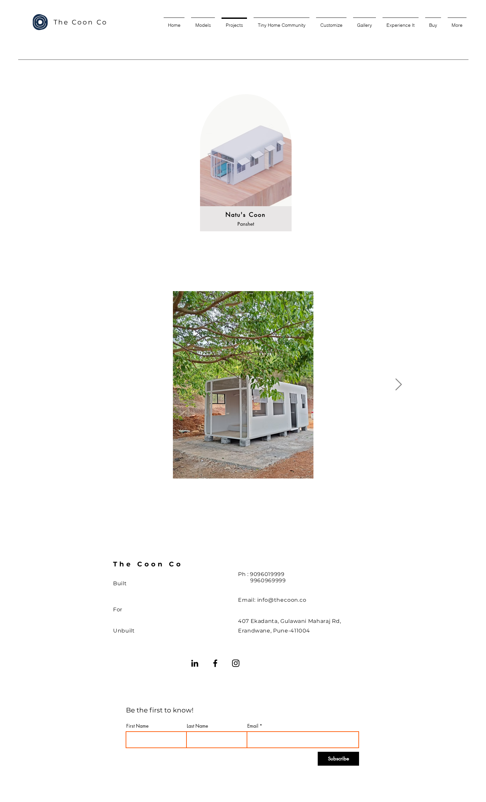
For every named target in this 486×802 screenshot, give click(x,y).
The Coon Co (80, 22)
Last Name (197, 726)
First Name (137, 726)
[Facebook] (215, 663)
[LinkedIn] (195, 663)
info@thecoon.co (281, 600)
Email (252, 726)
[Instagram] (236, 663)
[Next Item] (398, 384)
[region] (245, 167)
